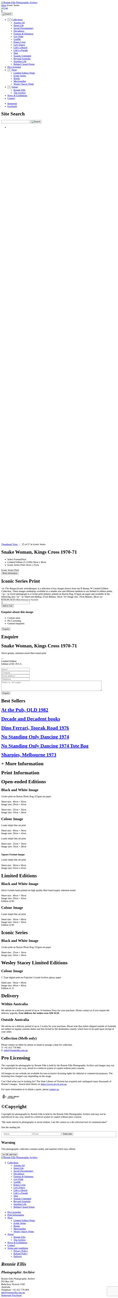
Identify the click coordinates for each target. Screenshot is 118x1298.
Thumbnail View (9, 544)
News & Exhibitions (17, 95)
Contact (11, 98)
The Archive (20, 92)
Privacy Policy (21, 1251)
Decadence (19, 31)
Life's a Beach (20, 47)
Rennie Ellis (19, 90)
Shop (3, 5)
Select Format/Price (16, 559)
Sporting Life (20, 61)
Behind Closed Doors (24, 64)
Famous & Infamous (23, 33)
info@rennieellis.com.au (16, 1050)
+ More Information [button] (22, 763)
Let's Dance (19, 44)
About (15, 87)
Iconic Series (20, 75)
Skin (16, 53)
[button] (59, 335)
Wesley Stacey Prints (24, 84)
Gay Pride (18, 36)
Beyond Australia (22, 58)
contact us (54, 1089)
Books (17, 78)
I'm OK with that (9, 1154)
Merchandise (20, 81)
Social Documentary (23, 28)
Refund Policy (21, 1253)
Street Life (19, 25)
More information (9, 573)
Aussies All (19, 22)
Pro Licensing (14, 67)
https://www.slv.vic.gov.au (54, 1084)
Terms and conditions (17, 1248)
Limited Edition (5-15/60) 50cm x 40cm (26, 562)
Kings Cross (20, 42)
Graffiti (17, 39)
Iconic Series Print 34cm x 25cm (23, 565)
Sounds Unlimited (22, 56)
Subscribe (67, 1134)
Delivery (18, 1256)
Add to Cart (7, 606)
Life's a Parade (21, 50)
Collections (17, 19)
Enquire (5, 629)
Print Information (15, 1215)
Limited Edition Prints (24, 73)
